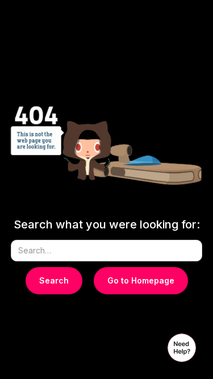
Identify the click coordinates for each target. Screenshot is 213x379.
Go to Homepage (140, 280)
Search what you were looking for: (107, 224)
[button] (182, 348)
